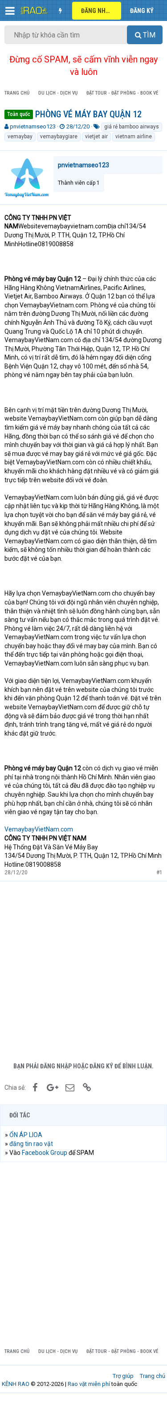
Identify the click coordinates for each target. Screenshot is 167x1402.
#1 (159, 872)
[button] (10, 11)
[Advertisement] (83, 969)
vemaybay (20, 136)
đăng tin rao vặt (31, 1143)
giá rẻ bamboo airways (131, 127)
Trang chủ (152, 1376)
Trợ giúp (123, 1376)
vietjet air (96, 136)
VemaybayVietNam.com (38, 829)
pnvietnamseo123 (33, 126)
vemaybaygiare (58, 136)
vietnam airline (133, 136)
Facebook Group (44, 1152)
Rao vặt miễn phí (89, 1384)
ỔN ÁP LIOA (25, 1134)
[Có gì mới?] (60, 11)
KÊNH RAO (15, 1384)
